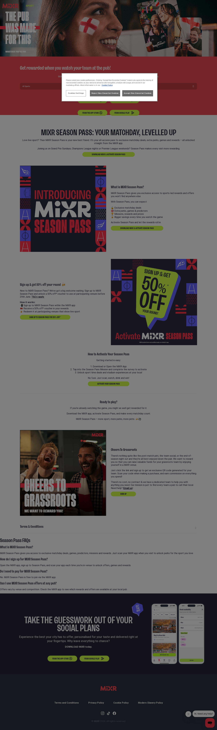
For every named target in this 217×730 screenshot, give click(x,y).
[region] (110, 87)
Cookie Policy (107, 85)
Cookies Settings (76, 93)
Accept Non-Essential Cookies (137, 93)
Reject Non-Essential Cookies (105, 93)
